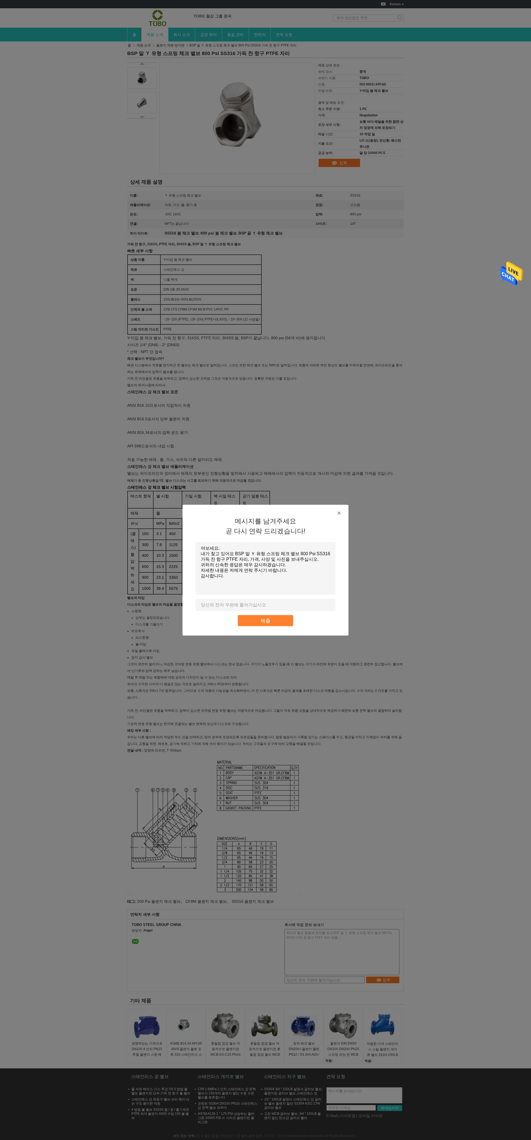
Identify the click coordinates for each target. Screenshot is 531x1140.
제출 (265, 620)
